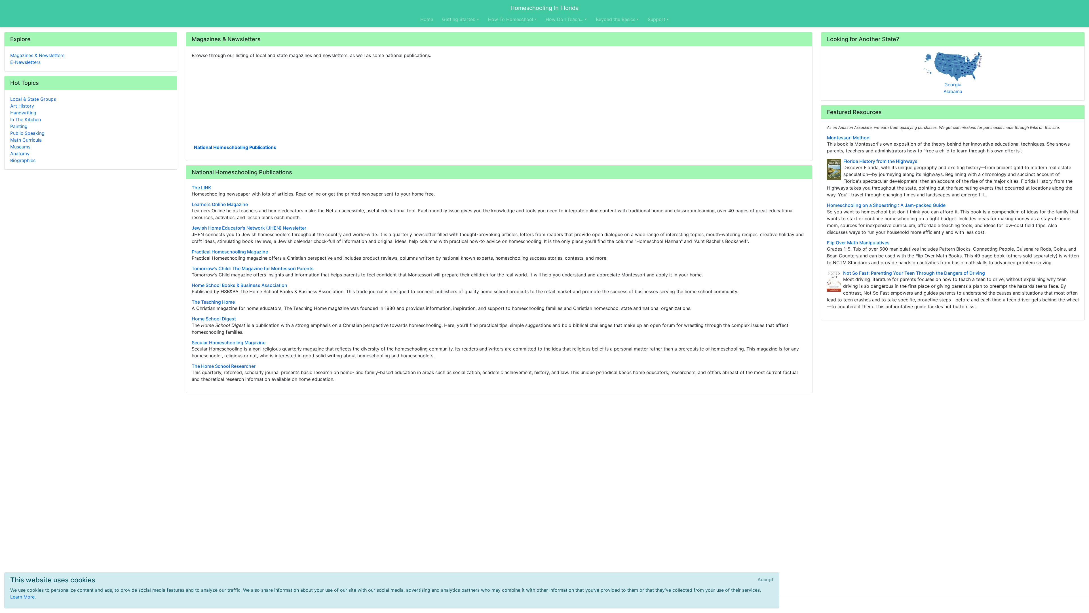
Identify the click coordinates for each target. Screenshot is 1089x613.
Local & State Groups (33, 99)
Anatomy (19, 153)
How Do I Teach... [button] (564, 19)
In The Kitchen (25, 119)
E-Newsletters (25, 62)
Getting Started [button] (459, 19)
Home (426, 19)
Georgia (952, 84)
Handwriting (23, 113)
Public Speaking (27, 133)
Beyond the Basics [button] (615, 19)
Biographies (22, 160)
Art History (22, 106)
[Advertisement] (362, 100)
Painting (19, 126)
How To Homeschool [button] (510, 19)
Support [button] (656, 19)
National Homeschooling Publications (235, 147)
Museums (20, 147)
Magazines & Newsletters (37, 55)
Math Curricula (26, 140)
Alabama (953, 91)
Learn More (22, 597)
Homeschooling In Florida (544, 8)
